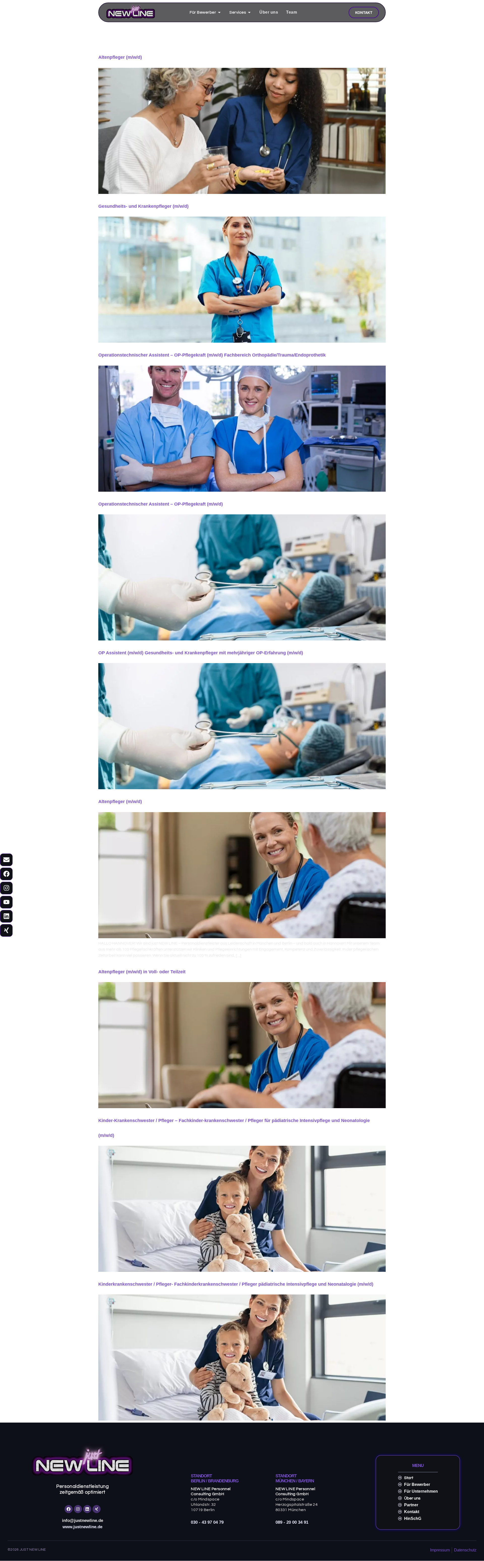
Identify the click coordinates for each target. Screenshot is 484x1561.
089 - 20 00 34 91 (292, 1522)
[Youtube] (6, 902)
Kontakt (363, 12)
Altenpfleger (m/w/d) (120, 57)
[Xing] (6, 930)
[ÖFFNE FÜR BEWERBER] (219, 12)
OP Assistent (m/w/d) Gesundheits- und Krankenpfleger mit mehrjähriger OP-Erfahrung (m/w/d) (200, 652)
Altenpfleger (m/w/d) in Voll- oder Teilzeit (142, 971)
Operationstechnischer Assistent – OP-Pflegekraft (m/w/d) (160, 504)
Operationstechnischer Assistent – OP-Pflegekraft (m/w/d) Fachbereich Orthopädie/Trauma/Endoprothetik (212, 355)
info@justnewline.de (82, 1520)
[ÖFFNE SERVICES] (249, 12)
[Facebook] (6, 874)
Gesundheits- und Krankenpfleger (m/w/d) (143, 206)
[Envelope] (6, 859)
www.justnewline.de (82, 1526)
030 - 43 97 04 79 (207, 1522)
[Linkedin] (6, 916)
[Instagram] (6, 888)
